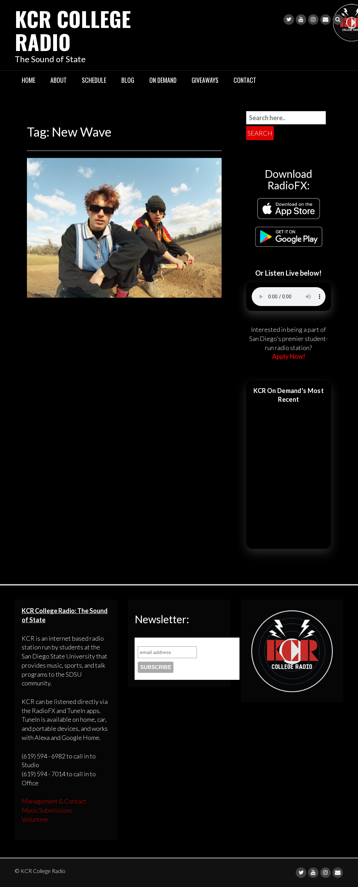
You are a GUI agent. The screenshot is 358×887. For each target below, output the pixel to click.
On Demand (163, 80)
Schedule (94, 80)
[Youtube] (301, 19)
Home (28, 80)
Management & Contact (54, 801)
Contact (245, 80)
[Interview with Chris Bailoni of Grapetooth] (124, 227)
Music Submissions (47, 810)
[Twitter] (289, 19)
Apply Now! (288, 356)
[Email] (325, 19)
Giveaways (205, 80)
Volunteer (35, 819)
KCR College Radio (73, 30)
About (58, 80)
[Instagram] (313, 19)
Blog (127, 80)
